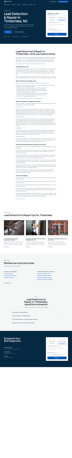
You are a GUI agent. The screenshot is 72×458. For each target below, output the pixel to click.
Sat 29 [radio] (63, 30)
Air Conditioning (7, 4)
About (34, 4)
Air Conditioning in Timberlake (11, 275)
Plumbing (18, 4)
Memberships (25, 4)
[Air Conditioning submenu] (10, 4)
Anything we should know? (54, 22)
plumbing (45, 90)
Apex (23, 109)
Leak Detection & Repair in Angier (44, 275)
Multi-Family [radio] (52, 343)
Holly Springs (27, 109)
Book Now (8, 31)
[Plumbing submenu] (20, 4)
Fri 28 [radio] (59, 30)
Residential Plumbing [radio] (62, 17)
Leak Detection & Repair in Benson (45, 277)
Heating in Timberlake (9, 273)
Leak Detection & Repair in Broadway (45, 279)
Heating (13, 4)
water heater (19, 94)
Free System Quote (19, 31)
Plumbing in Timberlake (9, 277)
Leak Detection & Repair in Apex (44, 273)
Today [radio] (50, 30)
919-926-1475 (63, 1)
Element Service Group (20, 146)
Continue (56, 34)
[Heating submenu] (15, 4)
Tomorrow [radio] (55, 30)
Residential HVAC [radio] (52, 17)
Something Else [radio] (62, 343)
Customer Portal (53, 1)
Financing (30, 4)
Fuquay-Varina (35, 109)
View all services (8, 283)
